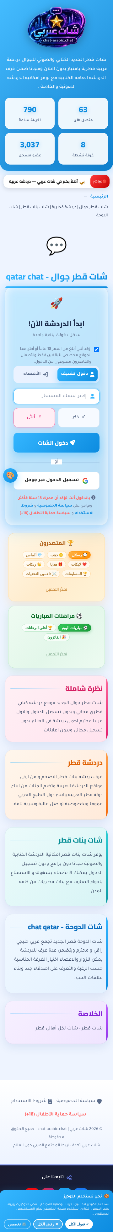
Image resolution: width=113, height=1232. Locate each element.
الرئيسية (99, 197)
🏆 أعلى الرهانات (38, 628)
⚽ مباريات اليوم (75, 628)
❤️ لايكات (79, 564)
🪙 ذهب (57, 555)
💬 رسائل (79, 555)
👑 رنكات (33, 564)
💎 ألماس (34, 555)
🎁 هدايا (56, 564)
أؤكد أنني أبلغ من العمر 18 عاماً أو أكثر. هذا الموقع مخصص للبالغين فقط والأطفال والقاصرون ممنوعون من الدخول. (55, 355)
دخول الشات (54, 443)
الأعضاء (32, 374)
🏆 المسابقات (76, 574)
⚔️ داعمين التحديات (41, 574)
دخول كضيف (74, 374)
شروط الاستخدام (28, 1101)
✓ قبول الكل (79, 1224)
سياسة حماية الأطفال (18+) (45, 514)
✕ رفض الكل (48, 1224)
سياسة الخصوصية (54, 506)
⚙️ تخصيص (17, 1224)
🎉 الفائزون (56, 637)
